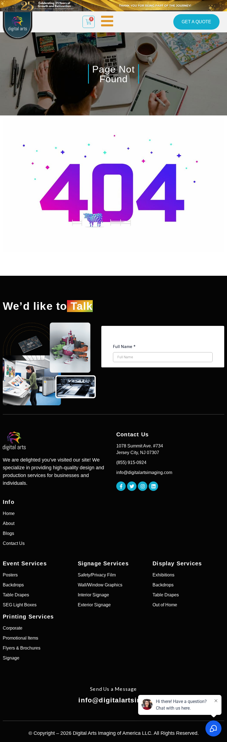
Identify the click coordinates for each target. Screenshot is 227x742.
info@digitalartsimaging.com (128, 700)
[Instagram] (142, 486)
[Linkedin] (153, 486)
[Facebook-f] (121, 486)
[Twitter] (131, 486)
